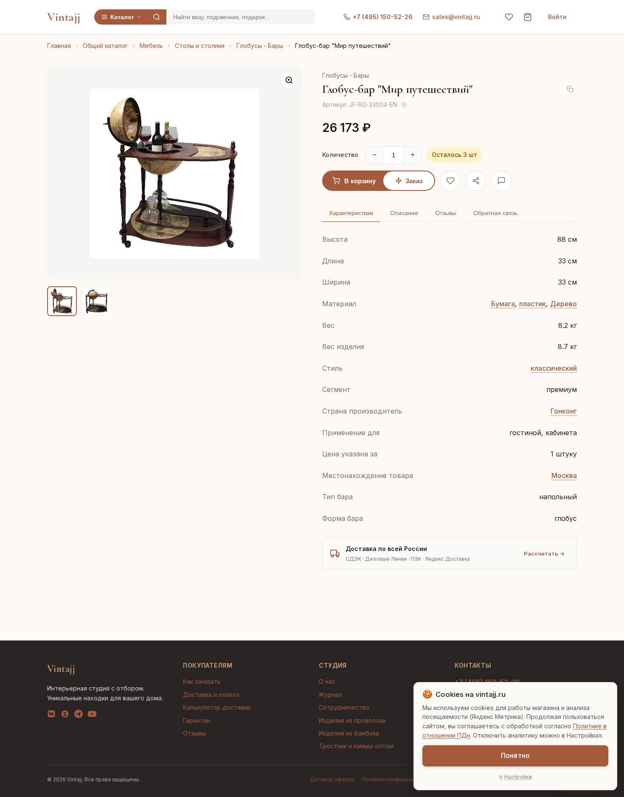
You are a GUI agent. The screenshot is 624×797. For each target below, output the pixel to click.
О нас (327, 681)
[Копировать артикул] (404, 105)
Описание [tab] (404, 213)
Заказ (413, 181)
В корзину (360, 181)
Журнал (330, 694)
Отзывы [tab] (445, 213)
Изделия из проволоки (352, 720)
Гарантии (196, 720)
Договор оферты (332, 779)
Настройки (518, 777)
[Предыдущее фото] (60, 173)
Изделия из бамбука (349, 733)
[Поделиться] (476, 181)
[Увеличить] (289, 80)
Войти (557, 16)
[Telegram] (78, 715)
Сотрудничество (344, 707)
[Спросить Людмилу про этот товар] (501, 181)
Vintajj (64, 17)
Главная (59, 45)
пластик (532, 303)
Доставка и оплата (211, 694)
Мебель (151, 45)
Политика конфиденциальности (401, 779)
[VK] (51, 715)
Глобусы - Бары (259, 45)
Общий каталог (105, 45)
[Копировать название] (570, 89)
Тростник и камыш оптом (356, 745)
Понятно (515, 756)
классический (554, 368)
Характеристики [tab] (351, 213)
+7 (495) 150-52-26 (383, 16)
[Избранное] (508, 16)
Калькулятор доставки (216, 707)
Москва (564, 475)
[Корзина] (527, 16)
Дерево (563, 303)
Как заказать (202, 681)
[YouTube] (92, 715)
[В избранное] (450, 181)
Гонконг (564, 411)
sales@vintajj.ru (456, 16)
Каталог (122, 17)
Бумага (503, 303)
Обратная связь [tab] (495, 213)
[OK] (65, 715)
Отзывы (194, 733)
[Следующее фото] (288, 173)
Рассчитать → (544, 553)
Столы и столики (200, 45)
